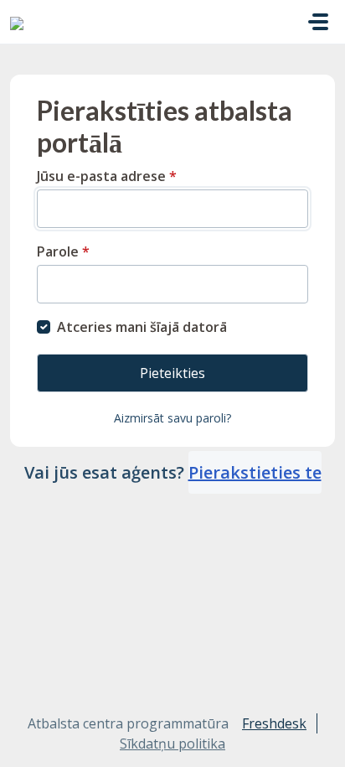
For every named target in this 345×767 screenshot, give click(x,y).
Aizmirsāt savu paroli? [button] (172, 418)
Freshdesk (274, 723)
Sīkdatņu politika (172, 743)
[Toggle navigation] (318, 22)
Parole (63, 251)
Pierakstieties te (255, 472)
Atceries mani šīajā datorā (142, 327)
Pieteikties (172, 373)
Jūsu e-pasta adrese (107, 176)
